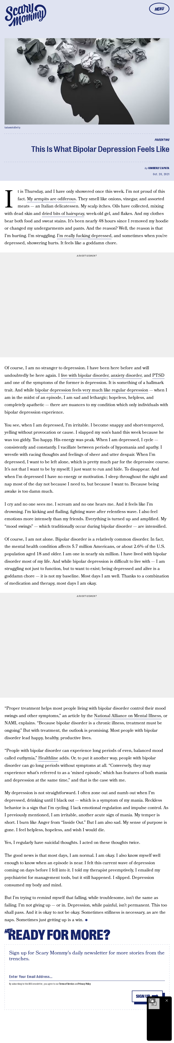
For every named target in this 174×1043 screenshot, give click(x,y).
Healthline (48, 758)
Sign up (143, 996)
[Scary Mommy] (25, 15)
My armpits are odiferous (51, 199)
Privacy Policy (84, 984)
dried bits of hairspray (63, 214)
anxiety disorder (126, 375)
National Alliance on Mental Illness (127, 716)
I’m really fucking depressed (84, 236)
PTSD (158, 375)
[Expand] (151, 1000)
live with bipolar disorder (85, 375)
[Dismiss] (166, 1000)
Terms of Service (66, 984)
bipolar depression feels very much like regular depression (91, 390)
